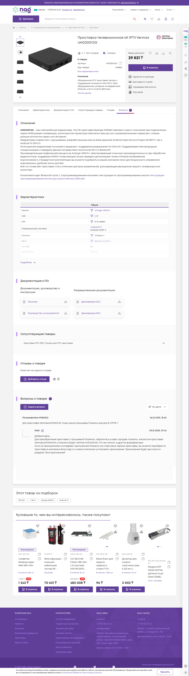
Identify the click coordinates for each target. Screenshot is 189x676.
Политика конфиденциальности (158, 664)
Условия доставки (65, 628)
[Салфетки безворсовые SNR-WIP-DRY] (29, 533)
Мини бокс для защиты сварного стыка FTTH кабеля (104, 563)
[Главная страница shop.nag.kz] (22, 9)
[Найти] (134, 19)
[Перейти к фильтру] (92, 221)
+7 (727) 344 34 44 (54, 10)
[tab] (23, 110)
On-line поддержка (65, 619)
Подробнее (26, 262)
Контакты (19, 628)
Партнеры (20, 638)
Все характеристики (88, 71)
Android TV (96, 227)
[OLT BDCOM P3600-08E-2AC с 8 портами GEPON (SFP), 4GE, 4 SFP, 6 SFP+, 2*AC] (81, 533)
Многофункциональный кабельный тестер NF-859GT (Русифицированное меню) (53, 563)
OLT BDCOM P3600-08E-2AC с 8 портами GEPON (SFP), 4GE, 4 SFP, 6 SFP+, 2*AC (78, 563)
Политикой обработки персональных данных (82, 673)
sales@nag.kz (79, 10)
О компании (21, 619)
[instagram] (75, 667)
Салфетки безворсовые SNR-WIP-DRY (26, 562)
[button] (94, 3)
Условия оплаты (64, 633)
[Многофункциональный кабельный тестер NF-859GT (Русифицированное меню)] (55, 533)
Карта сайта (21, 642)
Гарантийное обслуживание (70, 638)
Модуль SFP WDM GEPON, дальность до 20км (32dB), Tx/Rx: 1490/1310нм (155, 571)
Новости (19, 624)
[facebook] (114, 667)
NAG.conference (64, 647)
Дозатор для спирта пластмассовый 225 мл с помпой (130, 563)
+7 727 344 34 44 (144, 624)
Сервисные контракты (67, 624)
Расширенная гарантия (68, 642)
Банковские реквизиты (26, 633)
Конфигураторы (64, 652)
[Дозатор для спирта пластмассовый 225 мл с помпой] (133, 533)
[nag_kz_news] (94, 667)
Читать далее (84, 93)
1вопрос (111, 53)
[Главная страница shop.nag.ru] (14, 28)
